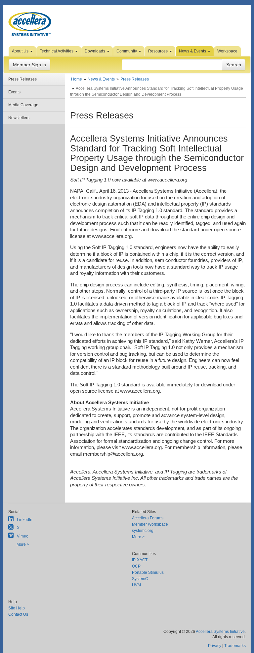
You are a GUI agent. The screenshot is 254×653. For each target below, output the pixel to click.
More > (23, 544)
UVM (136, 585)
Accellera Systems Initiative (220, 631)
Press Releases (22, 79)
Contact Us (18, 614)
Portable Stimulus (148, 572)
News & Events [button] (193, 51)
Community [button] (127, 51)
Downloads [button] (95, 51)
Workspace (227, 51)
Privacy (214, 645)
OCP (136, 566)
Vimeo (22, 536)
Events (14, 92)
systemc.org (142, 531)
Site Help (16, 608)
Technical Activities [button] (57, 51)
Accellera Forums (147, 518)
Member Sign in (29, 64)
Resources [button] (158, 51)
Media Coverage (23, 105)
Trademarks (235, 645)
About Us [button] (20, 51)
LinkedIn (24, 519)
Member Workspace (150, 524)
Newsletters (18, 117)
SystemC (140, 579)
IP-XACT (140, 560)
